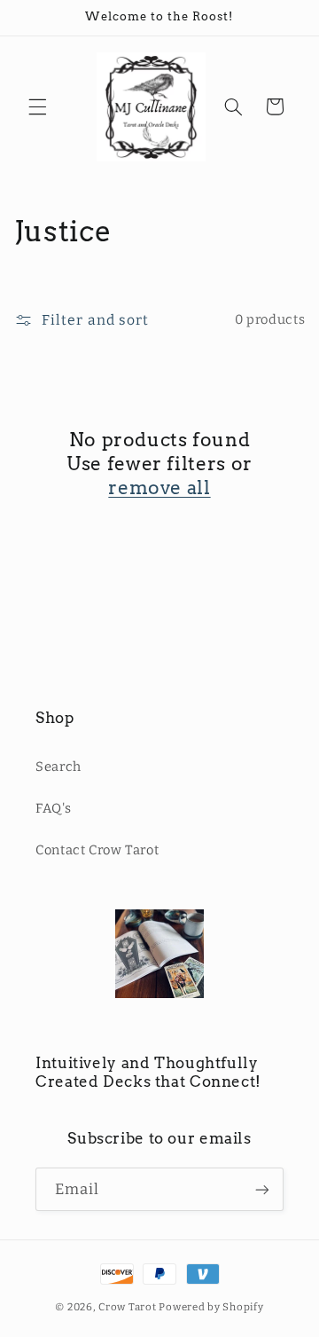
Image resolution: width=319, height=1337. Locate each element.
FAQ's (53, 808)
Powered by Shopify (211, 1307)
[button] (37, 106)
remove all (159, 487)
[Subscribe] (262, 1189)
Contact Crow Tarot (97, 850)
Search (58, 767)
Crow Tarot (128, 1307)
